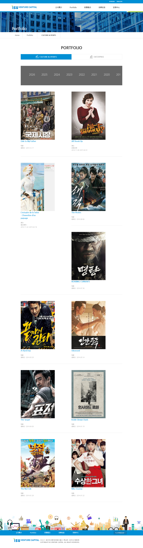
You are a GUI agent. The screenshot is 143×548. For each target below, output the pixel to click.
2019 (119, 74)
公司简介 (58, 7)
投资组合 (87, 7)
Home (17, 35)
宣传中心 (116, 7)
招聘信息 (102, 7)
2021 (94, 74)
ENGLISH (119, 1)
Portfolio (73, 7)
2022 (82, 74)
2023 (69, 74)
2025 (44, 74)
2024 (57, 74)
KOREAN (112, 1)
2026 (32, 74)
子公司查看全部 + (120, 533)
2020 (107, 74)
